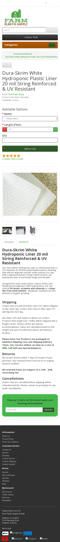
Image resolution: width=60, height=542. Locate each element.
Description (9, 242)
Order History (8, 494)
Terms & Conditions (10, 442)
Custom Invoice (8, 458)
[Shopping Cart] (52, 3)
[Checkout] (55, 3)
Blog (4, 484)
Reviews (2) (23, 242)
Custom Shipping (9, 461)
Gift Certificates (8, 475)
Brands (5, 472)
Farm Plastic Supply (16, 94)
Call (10, 347)
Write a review (17, 159)
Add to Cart (30, 148)
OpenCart (17, 511)
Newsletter (6, 500)
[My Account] (45, 3)
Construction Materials (22, 54)
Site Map (5, 455)
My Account (7, 492)
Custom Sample (8, 464)
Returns (5, 452)
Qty (4, 135)
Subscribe (48, 409)
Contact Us (6, 449)
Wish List (5, 497)
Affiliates (5, 481)
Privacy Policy (7, 439)
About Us (6, 436)
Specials (5, 478)
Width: (8, 114)
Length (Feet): (13, 124)
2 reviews (6, 159)
